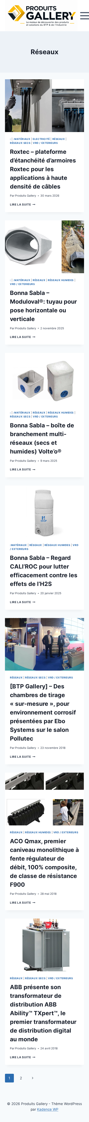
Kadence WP (47, 1109)
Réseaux (58, 139)
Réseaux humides (61, 280)
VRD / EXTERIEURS (45, 142)
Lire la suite (22, 204)
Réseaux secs (20, 142)
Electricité (41, 139)
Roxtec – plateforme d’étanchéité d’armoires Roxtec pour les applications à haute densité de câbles (43, 169)
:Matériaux (21, 139)
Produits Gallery (25, 195)
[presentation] (44, 105)
